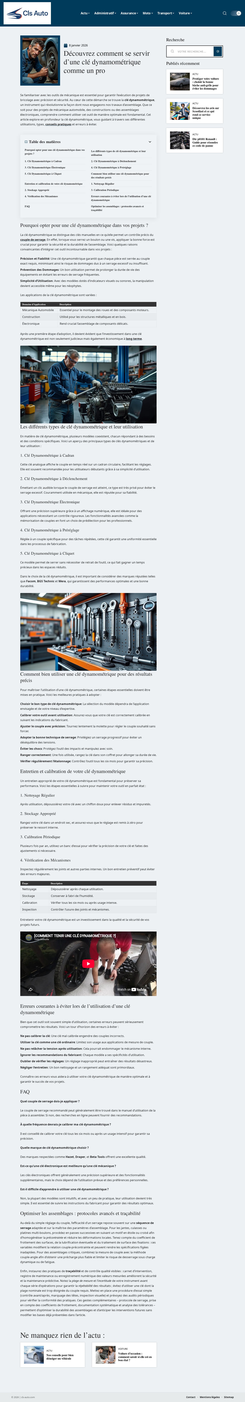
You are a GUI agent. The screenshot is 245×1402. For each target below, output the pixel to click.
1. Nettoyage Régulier (102, 184)
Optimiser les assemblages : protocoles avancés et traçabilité (117, 208)
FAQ (27, 206)
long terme (134, 339)
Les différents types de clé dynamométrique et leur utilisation (118, 153)
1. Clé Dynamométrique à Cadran (43, 161)
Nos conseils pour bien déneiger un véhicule (60, 1356)
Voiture (123, 1349)
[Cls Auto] (27, 13)
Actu (49, 1351)
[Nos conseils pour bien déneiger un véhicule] (34, 1355)
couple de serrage (32, 240)
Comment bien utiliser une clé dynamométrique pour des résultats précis (120, 175)
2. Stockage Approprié (37, 190)
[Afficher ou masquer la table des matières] (106, 142)
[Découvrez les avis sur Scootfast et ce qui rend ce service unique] (180, 111)
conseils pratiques (58, 124)
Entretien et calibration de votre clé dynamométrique (54, 184)
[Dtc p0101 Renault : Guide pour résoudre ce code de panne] (180, 140)
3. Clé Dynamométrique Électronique (45, 167)
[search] (225, 13)
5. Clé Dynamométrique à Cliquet (43, 174)
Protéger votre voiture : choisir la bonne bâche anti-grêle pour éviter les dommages (205, 83)
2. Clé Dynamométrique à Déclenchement (113, 161)
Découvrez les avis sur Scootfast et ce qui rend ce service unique (205, 113)
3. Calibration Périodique (105, 190)
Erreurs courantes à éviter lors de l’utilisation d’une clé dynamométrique (121, 198)
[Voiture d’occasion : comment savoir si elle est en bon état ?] (106, 1355)
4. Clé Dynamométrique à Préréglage (111, 167)
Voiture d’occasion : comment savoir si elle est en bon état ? (135, 1356)
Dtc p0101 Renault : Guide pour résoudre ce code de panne (205, 142)
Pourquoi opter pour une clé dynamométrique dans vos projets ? (55, 151)
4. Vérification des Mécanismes (41, 196)
